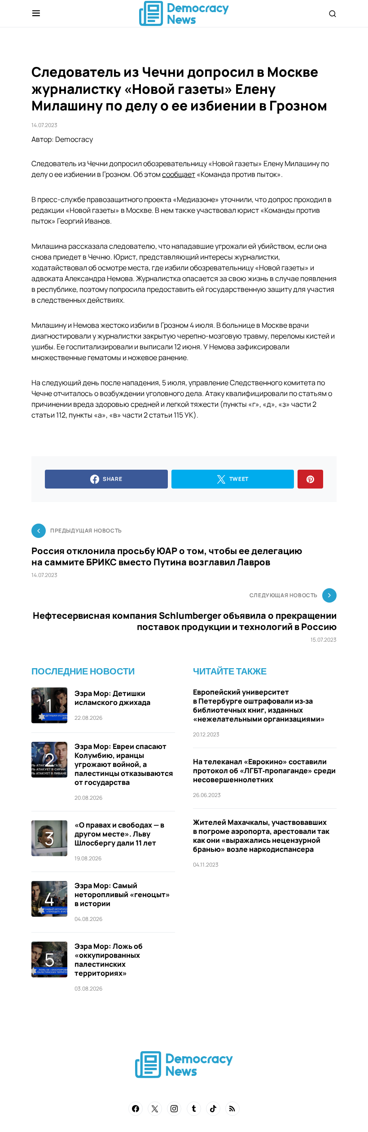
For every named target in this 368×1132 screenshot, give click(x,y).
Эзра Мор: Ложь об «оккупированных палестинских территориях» (108, 959)
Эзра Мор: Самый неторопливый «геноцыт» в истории (122, 894)
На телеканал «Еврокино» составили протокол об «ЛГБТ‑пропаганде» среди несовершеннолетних (264, 770)
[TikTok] (213, 1109)
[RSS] (232, 1109)
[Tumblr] (194, 1109)
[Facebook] (135, 1109)
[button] (36, 13)
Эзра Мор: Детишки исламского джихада (112, 697)
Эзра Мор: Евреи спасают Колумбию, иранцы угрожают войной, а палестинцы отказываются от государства (123, 764)
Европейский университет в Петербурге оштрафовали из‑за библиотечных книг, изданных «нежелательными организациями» (259, 705)
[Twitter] (155, 1109)
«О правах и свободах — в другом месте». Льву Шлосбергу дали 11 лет (119, 834)
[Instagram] (174, 1109)
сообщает (178, 174)
